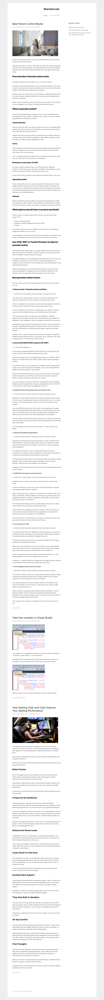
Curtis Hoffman (35, 27)
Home (45, 15)
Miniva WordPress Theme (25, 991)
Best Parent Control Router (27, 23)
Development (55, 15)
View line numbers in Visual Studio (32, 617)
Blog (18, 607)
